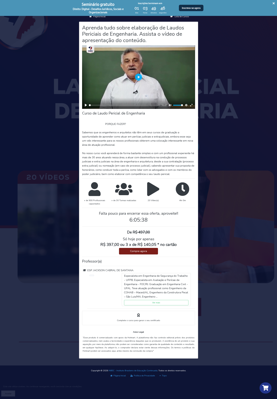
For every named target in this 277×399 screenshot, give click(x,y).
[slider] (125, 105)
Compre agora (138, 251)
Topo (164, 375)
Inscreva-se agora (191, 8)
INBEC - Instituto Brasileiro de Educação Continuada (133, 370)
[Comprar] (266, 388)
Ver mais (156, 302)
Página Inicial (99, 16)
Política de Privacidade (144, 375)
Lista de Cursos (181, 16)
